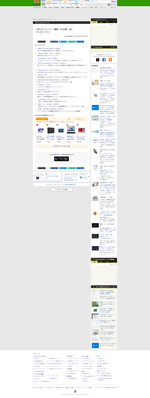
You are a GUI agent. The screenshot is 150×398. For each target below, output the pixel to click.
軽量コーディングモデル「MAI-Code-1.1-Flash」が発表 (107, 304)
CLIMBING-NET (72, 373)
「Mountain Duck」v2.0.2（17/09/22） (49, 70)
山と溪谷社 (69, 368)
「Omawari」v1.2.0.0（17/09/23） (47, 94)
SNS (92, 7)
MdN (83, 371)
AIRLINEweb (87, 358)
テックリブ (84, 378)
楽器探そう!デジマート (73, 361)
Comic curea (102, 361)
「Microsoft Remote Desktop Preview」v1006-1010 (53, 80)
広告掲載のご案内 (59, 387)
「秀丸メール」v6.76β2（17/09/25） (48, 104)
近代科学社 (69, 376)
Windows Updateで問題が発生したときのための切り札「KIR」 (107, 327)
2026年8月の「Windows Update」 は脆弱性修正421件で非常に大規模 (107, 292)
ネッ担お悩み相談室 (39, 371)
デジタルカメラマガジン (40, 376)
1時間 (94, 22)
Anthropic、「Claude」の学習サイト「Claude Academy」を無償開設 (107, 118)
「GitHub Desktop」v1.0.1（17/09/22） (49, 53)
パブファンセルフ (103, 368)
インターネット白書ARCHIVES (42, 381)
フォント (102, 7)
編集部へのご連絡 (69, 387)
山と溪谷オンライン (73, 371)
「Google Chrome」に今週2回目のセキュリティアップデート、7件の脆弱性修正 (108, 213)
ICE (98, 356)
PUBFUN (99, 366)
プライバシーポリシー (80, 387)
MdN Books (86, 373)
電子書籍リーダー (81, 119)
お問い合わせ (50, 387)
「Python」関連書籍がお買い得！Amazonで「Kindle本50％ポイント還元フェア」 (108, 201)
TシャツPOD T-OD (73, 363)
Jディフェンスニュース (89, 361)
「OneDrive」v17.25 (43, 85)
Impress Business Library (55, 363)
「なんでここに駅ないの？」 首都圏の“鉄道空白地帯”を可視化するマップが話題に (108, 84)
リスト (47, 41)
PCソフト (55, 119)
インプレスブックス (54, 375)
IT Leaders (37, 366)
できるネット (38, 378)
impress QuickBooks (104, 363)
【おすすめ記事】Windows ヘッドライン (105, 286)
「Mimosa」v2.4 (42, 75)
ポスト (42, 41)
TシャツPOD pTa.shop (104, 373)
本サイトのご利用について (39, 387)
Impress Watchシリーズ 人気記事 (104, 259)
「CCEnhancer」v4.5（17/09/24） (48, 58)
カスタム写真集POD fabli (105, 375)
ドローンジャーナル (39, 368)
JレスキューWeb (88, 366)
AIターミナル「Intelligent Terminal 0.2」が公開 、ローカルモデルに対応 (107, 310)
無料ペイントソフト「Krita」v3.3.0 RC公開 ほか (52, 176)
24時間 (100, 22)
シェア (55, 41)
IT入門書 (68, 119)
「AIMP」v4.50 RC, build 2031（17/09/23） (50, 109)
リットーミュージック (73, 358)
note (73, 41)
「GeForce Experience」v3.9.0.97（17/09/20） (51, 63)
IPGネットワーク (101, 371)
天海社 (100, 358)
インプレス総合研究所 (40, 363)
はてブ (64, 41)
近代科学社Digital (72, 378)
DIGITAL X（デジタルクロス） (56, 368)
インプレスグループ (98, 387)
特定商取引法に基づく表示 (111, 387)
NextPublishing (53, 378)
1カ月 (113, 22)
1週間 (107, 22)
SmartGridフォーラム (54, 358)
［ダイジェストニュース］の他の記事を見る (61, 184)
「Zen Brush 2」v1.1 (43, 89)
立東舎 (70, 366)
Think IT (36, 358)
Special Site (98, 47)
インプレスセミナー (54, 366)
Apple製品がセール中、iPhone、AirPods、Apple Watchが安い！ (106, 172)
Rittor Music (70, 356)
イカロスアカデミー (88, 368)
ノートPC (42, 119)
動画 (96, 7)
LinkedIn (81, 41)
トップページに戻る (61, 189)
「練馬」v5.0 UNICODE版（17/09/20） (49, 48)
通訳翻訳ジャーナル (88, 363)
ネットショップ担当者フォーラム (57, 361)
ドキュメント (85, 7)
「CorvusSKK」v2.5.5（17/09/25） (48, 99)
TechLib (85, 381)
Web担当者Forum (39, 361)
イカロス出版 (85, 356)
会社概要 (90, 387)
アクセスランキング (100, 19)
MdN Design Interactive (89, 376)
